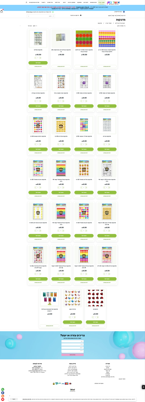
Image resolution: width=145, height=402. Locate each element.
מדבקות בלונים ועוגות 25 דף (38, 136)
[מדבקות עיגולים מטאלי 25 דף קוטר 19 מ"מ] (84, 255)
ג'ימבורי (43, 2)
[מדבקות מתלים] (38, 39)
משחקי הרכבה (71, 2)
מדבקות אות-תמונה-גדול (61, 93)
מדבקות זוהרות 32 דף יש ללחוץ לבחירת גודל (84, 50)
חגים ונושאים (93, 2)
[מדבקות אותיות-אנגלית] (38, 82)
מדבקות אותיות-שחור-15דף (84, 93)
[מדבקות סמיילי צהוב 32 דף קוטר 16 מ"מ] (106, 211)
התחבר (72, 15)
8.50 (108, 98)
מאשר (13, 399)
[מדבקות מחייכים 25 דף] (61, 125)
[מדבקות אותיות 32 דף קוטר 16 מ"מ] (106, 168)
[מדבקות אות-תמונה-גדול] (61, 82)
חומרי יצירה (101, 2)
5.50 (108, 55)
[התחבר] (26, 2)
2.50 (50, 314)
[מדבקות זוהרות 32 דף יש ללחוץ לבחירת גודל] (84, 39)
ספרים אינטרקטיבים (34, 2)
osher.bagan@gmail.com (35, 370)
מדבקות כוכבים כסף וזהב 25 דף (38, 222)
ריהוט (64, 2)
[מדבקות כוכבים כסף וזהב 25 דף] (38, 211)
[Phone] (2, 396)
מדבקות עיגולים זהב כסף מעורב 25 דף (61, 50)
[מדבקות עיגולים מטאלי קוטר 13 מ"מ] (61, 211)
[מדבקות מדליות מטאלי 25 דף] (84, 168)
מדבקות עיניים (107, 136)
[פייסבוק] (2, 392)
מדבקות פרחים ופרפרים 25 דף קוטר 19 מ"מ (38, 266)
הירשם (77, 15)
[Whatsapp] (2, 389)
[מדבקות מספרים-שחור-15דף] (106, 82)
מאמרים (108, 374)
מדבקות (120, 19)
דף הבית (123, 15)
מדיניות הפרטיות (27, 399)
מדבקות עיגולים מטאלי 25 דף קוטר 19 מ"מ (84, 266)
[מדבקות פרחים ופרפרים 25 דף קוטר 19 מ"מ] (38, 255)
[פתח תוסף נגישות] (143, 387)
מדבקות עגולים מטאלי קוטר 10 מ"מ (61, 180)
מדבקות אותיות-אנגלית (38, 93)
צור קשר (114, 15)
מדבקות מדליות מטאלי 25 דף (84, 179)
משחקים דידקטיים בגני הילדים (72, 374)
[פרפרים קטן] (72, 298)
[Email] (2, 399)
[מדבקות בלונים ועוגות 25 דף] (38, 125)
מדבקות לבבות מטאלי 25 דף (84, 222)
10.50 (84, 55)
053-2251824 (36, 367)
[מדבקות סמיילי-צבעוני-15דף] (84, 125)
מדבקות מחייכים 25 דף (61, 136)
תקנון (109, 15)
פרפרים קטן (72, 309)
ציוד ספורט (50, 2)
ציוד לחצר (57, 2)
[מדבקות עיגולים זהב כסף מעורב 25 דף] (61, 39)
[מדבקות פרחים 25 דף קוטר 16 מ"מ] (106, 255)
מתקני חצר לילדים (72, 370)
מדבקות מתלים (38, 50)
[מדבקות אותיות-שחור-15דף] (84, 82)
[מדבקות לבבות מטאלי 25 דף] (84, 211)
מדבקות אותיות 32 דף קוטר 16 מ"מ (107, 180)
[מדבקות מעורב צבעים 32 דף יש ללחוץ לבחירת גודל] (106, 39)
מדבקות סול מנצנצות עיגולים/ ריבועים (49, 310)
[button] (38, 62)
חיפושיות (95, 309)
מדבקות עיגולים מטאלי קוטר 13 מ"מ (61, 223)
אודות (118, 15)
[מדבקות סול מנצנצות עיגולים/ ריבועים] (49, 298)
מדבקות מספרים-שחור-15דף (107, 93)
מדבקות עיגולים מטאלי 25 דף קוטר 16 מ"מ (61, 266)
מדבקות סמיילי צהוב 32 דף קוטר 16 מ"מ (107, 223)
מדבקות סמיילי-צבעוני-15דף (84, 136)
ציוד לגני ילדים (72, 366)
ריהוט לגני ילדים (72, 367)
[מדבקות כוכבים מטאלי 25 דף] (38, 168)
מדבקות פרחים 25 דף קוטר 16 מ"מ (106, 266)
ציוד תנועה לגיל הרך (72, 375)
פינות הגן (86, 2)
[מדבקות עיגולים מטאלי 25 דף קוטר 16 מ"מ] (61, 255)
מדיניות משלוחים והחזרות (107, 377)
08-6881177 (35, 369)
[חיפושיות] (95, 298)
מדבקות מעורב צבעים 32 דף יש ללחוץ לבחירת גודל (106, 50)
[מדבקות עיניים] (106, 125)
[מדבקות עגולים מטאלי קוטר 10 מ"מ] (61, 168)
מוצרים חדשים (107, 369)
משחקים (79, 2)
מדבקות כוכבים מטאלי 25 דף (38, 179)
